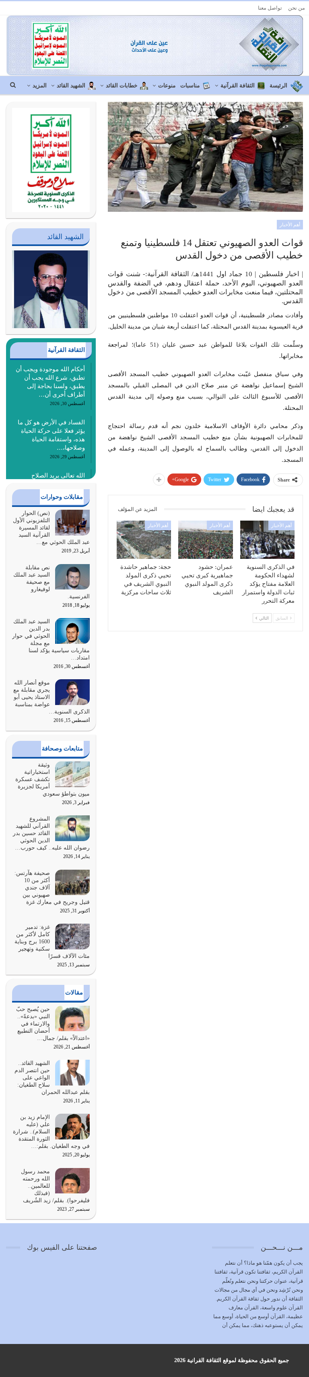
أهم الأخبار (290, 224)
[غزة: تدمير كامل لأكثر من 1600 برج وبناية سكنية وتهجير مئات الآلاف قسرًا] (72, 936)
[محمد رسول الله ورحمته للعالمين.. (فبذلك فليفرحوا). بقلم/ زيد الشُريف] (72, 1181)
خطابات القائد (122, 86)
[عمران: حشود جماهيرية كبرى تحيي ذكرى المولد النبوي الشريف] (205, 540)
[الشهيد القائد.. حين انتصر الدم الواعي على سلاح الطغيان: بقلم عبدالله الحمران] (72, 1072)
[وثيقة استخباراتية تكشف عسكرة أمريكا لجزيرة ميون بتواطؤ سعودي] (72, 774)
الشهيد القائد (71, 86)
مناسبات (190, 86)
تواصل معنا (270, 8)
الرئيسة (278, 86)
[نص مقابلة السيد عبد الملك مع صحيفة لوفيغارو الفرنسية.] (72, 577)
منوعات (167, 86)
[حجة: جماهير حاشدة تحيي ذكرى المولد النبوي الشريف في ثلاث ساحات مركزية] (144, 540)
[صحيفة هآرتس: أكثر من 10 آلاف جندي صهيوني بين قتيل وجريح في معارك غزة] (72, 882)
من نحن (296, 8)
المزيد (40, 86)
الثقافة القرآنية (237, 86)
